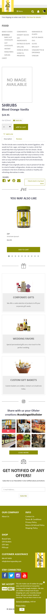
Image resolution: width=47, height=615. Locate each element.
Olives (34, 43)
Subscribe (23, 496)
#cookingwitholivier (29, 414)
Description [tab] (8, 139)
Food (5, 25)
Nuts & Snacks (37, 37)
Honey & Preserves (21, 54)
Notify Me (18, 120)
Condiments (22, 31)
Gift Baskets (6, 541)
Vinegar (35, 55)
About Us (5, 516)
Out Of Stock (6, 120)
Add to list (9, 134)
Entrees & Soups (23, 43)
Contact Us (29, 516)
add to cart (23, 249)
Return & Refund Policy (34, 525)
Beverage (6, 35)
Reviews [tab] (19, 139)
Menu (20, 11)
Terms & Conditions (22, 601)
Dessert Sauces (23, 35)
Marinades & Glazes (37, 32)
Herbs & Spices (22, 50)
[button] (44, 11)
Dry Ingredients (22, 39)
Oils (33, 40)
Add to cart (21, 126)
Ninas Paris (8, 52)
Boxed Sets (6, 538)
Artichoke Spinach (13, 236)
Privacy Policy (20, 605)
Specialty (35, 46)
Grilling (20, 46)
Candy (4, 58)
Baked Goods (7, 31)
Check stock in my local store (36, 182)
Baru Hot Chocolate (8, 38)
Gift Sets (5, 544)
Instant (7, 48)
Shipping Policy (31, 528)
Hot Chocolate (8, 44)
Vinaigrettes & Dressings (38, 51)
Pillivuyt (5, 547)
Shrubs (7, 55)
